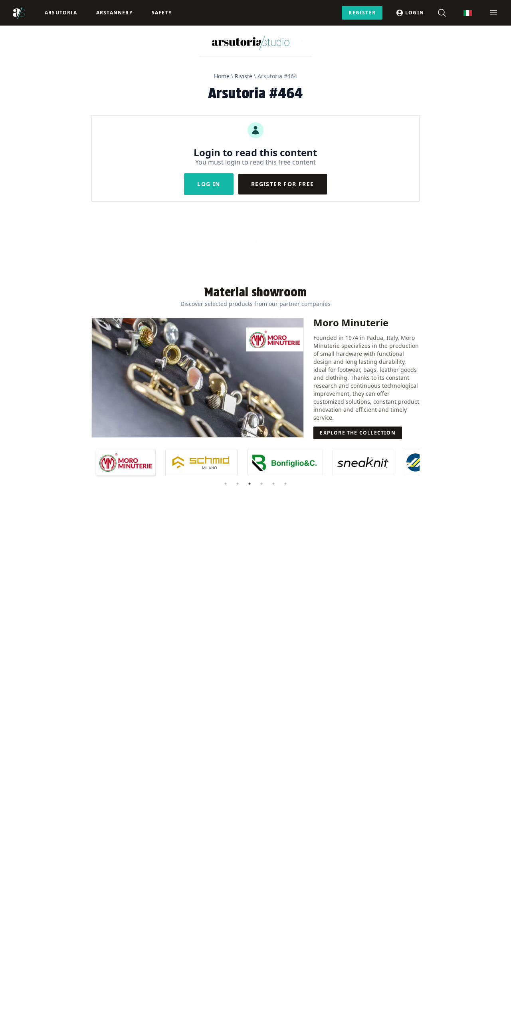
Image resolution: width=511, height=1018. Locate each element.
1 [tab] (226, 484)
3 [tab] (250, 484)
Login (414, 12)
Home (222, 76)
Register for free (282, 184)
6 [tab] (285, 484)
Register (362, 12)
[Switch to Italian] (468, 13)
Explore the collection (357, 432)
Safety (162, 12)
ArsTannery (114, 12)
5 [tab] (273, 484)
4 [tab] (261, 484)
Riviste (243, 76)
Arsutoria (61, 12)
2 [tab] (238, 484)
